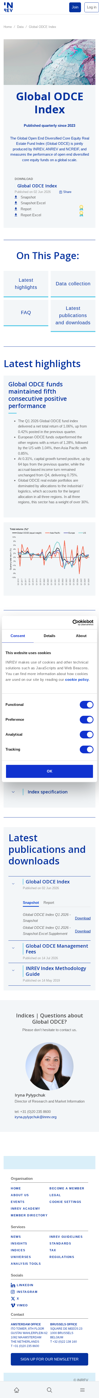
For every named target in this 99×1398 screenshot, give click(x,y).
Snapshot (31, 902)
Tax (53, 1250)
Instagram (27, 1292)
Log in (91, 7)
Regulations (62, 1257)
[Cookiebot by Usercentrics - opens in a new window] (72, 622)
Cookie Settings (65, 1202)
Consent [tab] (18, 636)
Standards (60, 1243)
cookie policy (77, 680)
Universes (21, 1257)
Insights (19, 1243)
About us (20, 1195)
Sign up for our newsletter (49, 1359)
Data (20, 27)
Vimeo (22, 1305)
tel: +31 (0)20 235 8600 (33, 1112)
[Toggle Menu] (82, 1390)
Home (8, 27)
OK (49, 771)
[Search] (49, 1390)
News (16, 1236)
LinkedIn (25, 1285)
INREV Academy (25, 1208)
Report (48, 902)
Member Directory (29, 1215)
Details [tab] (50, 636)
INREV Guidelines (66, 1236)
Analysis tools (26, 1263)
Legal (55, 1195)
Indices (18, 1250)
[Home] (16, 1390)
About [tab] (81, 636)
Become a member (67, 1188)
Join (75, 7)
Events (18, 1202)
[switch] (86, 719)
